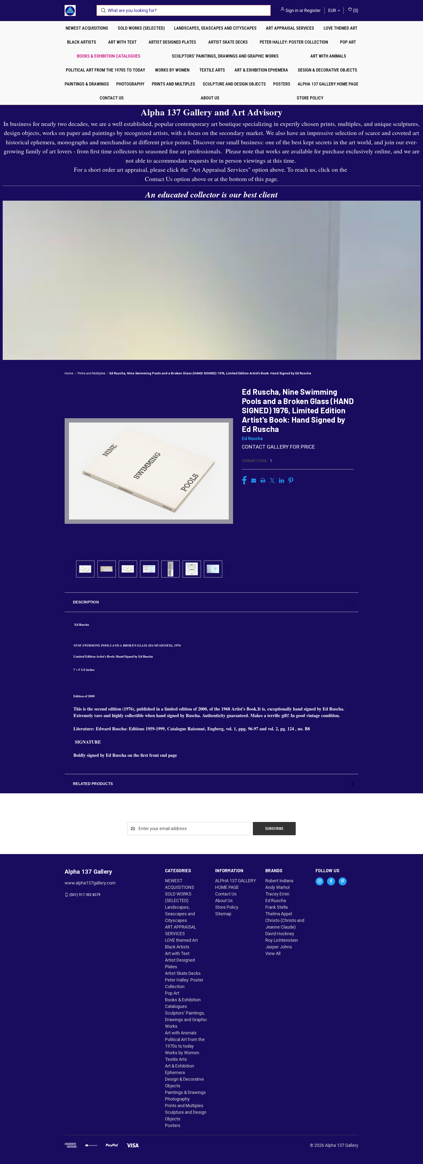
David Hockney (279, 933)
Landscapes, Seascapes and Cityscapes (215, 28)
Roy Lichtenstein (281, 940)
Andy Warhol (277, 887)
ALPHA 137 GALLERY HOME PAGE (328, 83)
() (355, 10)
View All (273, 953)
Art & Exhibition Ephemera (261, 70)
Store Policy (310, 97)
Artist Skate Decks (228, 42)
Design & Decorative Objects (327, 70)
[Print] (262, 480)
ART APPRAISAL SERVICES (290, 28)
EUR (332, 10)
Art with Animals (328, 56)
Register (312, 10)
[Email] (253, 480)
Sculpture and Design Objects (234, 83)
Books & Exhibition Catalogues (108, 56)
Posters (281, 83)
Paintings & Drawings (87, 83)
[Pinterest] (290, 480)
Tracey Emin (277, 893)
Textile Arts (212, 70)
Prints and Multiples (173, 83)
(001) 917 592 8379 (85, 895)
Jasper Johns (278, 946)
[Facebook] (244, 480)
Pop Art (348, 42)
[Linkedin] (281, 480)
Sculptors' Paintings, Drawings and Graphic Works (225, 56)
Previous (69, 569)
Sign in (291, 10)
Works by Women (172, 70)
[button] (211, 602)
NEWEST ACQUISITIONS (87, 28)
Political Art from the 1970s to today (105, 70)
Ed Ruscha (275, 900)
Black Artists (81, 42)
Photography (130, 83)
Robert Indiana (279, 880)
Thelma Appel (278, 913)
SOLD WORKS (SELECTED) (141, 28)
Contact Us (112, 97)
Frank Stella (276, 907)
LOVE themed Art (340, 28)
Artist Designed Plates (172, 42)
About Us (210, 97)
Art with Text (122, 42)
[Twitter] (272, 480)
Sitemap (223, 913)
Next (228, 569)
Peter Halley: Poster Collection (294, 42)
